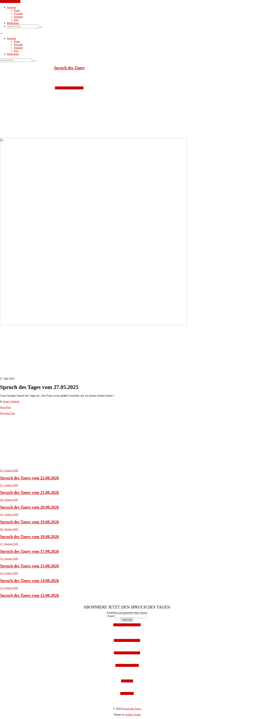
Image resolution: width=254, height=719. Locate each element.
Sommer (18, 16)
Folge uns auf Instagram (127, 640)
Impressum (13, 22)
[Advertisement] (103, 114)
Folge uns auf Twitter (127, 665)
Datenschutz (127, 693)
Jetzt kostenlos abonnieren (69, 87)
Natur (17, 10)
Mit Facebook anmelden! (127, 624)
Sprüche (11, 7)
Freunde (18, 13)
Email (110, 616)
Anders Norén (133, 714)
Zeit (16, 19)
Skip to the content (10, 1)
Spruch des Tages (69, 67)
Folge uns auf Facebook (127, 652)
